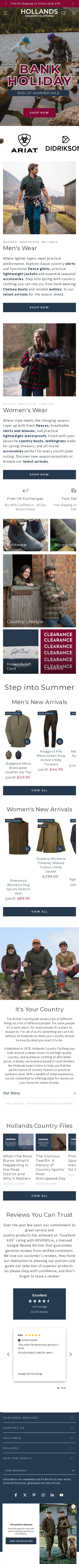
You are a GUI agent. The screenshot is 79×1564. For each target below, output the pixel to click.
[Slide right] (72, 3)
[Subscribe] (73, 1470)
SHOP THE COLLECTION (21, 1541)
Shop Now (39, 112)
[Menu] (5, 13)
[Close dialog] (73, 1506)
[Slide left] (6, 3)
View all (39, 790)
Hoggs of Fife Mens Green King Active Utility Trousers (51, 757)
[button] (63, 13)
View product (27, 741)
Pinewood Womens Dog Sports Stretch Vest (18, 887)
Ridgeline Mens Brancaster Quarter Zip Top (18, 768)
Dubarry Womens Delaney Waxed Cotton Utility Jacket (51, 865)
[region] (39, 1354)
